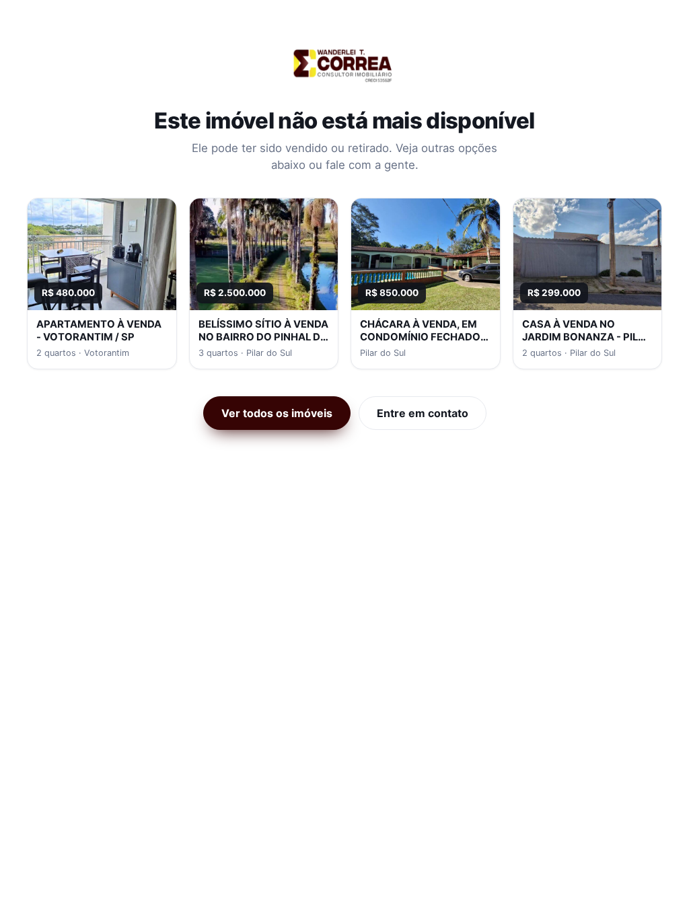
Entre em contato (422, 413)
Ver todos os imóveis (276, 413)
